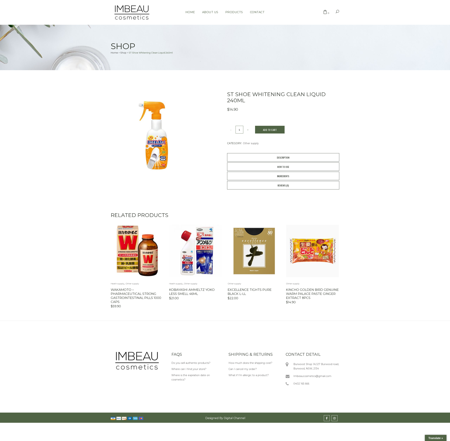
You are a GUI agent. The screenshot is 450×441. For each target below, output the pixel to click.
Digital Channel (234, 418)
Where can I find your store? (188, 369)
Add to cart (270, 130)
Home (114, 52)
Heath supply (117, 283)
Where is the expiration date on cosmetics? (190, 377)
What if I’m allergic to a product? (249, 375)
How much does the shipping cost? (250, 363)
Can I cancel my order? (243, 369)
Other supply (251, 143)
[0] (325, 12)
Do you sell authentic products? (190, 363)
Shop (123, 52)
